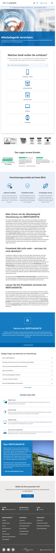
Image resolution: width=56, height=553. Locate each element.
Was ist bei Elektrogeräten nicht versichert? (12, 383)
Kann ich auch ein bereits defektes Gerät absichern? (14, 366)
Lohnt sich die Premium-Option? (10, 379)
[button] (45, 3)
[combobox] (27, 65)
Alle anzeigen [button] (28, 387)
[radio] (27, 73)
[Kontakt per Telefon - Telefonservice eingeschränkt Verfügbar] (37, 3)
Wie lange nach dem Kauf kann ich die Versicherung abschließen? (18, 362)
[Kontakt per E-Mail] (34, 3)
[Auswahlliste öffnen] (46, 65)
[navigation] (27, 508)
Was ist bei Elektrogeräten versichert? (11, 375)
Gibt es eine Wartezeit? (7, 370)
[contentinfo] (46, 550)
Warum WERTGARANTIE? (8, 358)
